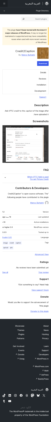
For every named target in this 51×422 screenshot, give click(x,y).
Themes (20, 330)
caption (18, 243)
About (46, 326)
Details (43, 72)
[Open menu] (4, 3)
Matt (45, 370)
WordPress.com (40, 366)
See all (5, 272)
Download (43, 63)
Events (21, 350)
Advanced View (42, 254)
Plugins (21, 334)
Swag (20, 359)
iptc (11, 247)
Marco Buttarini (28, 55)
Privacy (45, 338)
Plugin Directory (42, 11)
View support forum (40, 290)
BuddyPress (42, 379)
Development (40, 91)
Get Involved (18, 346)
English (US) (7, 237)
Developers (44, 354)
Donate (19, 354)
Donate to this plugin (39, 311)
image (5, 243)
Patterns (20, 338)
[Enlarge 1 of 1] (45, 128)
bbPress (44, 375)
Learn (46, 346)
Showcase (19, 326)
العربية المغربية (37, 389)
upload (5, 247)
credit (12, 243)
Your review (43, 272)
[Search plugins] (23, 19)
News (46, 330)
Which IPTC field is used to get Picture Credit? (38, 178)
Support (42, 97)
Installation (41, 85)
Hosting (45, 334)
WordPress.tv (42, 359)
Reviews (42, 79)
